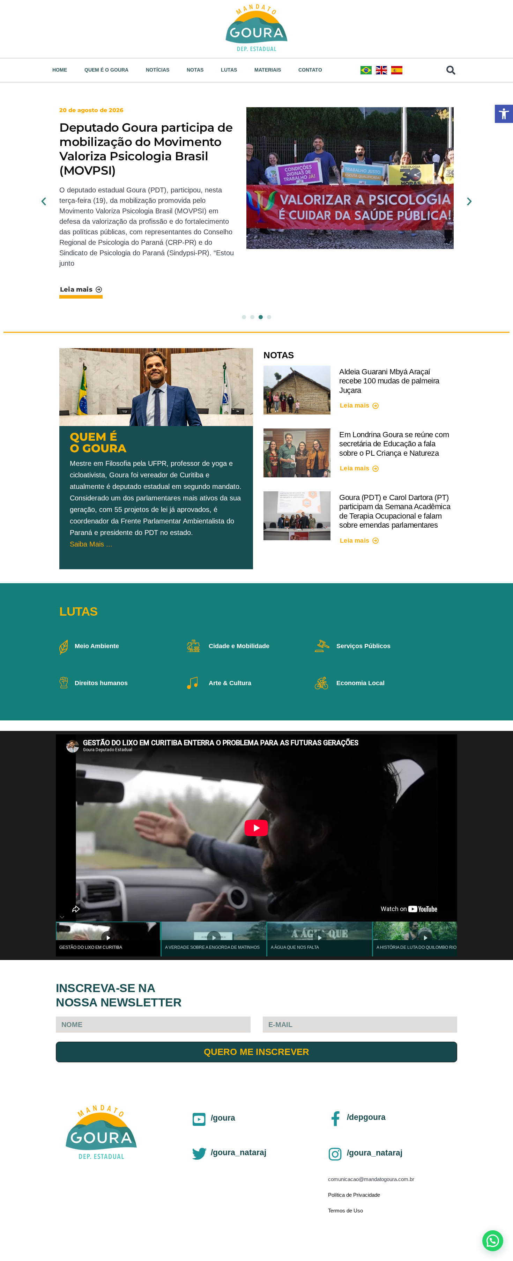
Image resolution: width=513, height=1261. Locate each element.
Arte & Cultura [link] (230, 683)
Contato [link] (310, 70)
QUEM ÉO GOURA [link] (98, 442)
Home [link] (59, 70)
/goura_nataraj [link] (238, 1152)
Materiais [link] (267, 70)
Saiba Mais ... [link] (91, 544)
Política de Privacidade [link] (354, 1195)
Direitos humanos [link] (101, 683)
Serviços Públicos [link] (363, 646)
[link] (504, 114)
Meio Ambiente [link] (97, 646)
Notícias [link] (157, 70)
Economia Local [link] (360, 683)
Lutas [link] (229, 70)
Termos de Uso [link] (345, 1211)
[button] (43, 201)
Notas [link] (195, 70)
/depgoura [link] (366, 1117)
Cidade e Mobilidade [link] (239, 646)
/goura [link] (223, 1117)
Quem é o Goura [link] (106, 70)
